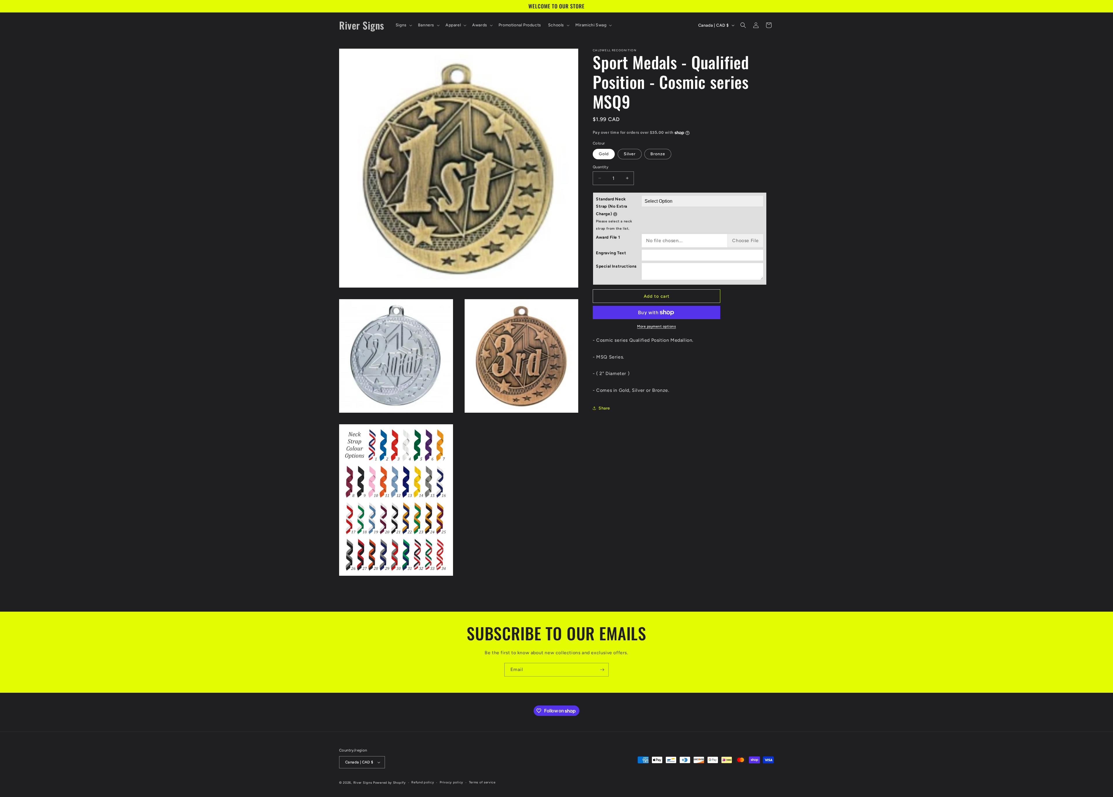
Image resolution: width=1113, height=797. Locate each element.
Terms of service (482, 782)
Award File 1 (608, 237)
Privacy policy (451, 782)
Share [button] (604, 408)
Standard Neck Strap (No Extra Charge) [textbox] (618, 214)
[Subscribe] (602, 670)
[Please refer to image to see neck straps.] (615, 214)
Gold (604, 153)
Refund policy (422, 782)
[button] (403, 25)
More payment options (656, 326)
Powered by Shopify (389, 783)
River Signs (362, 783)
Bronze (657, 153)
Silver (630, 153)
